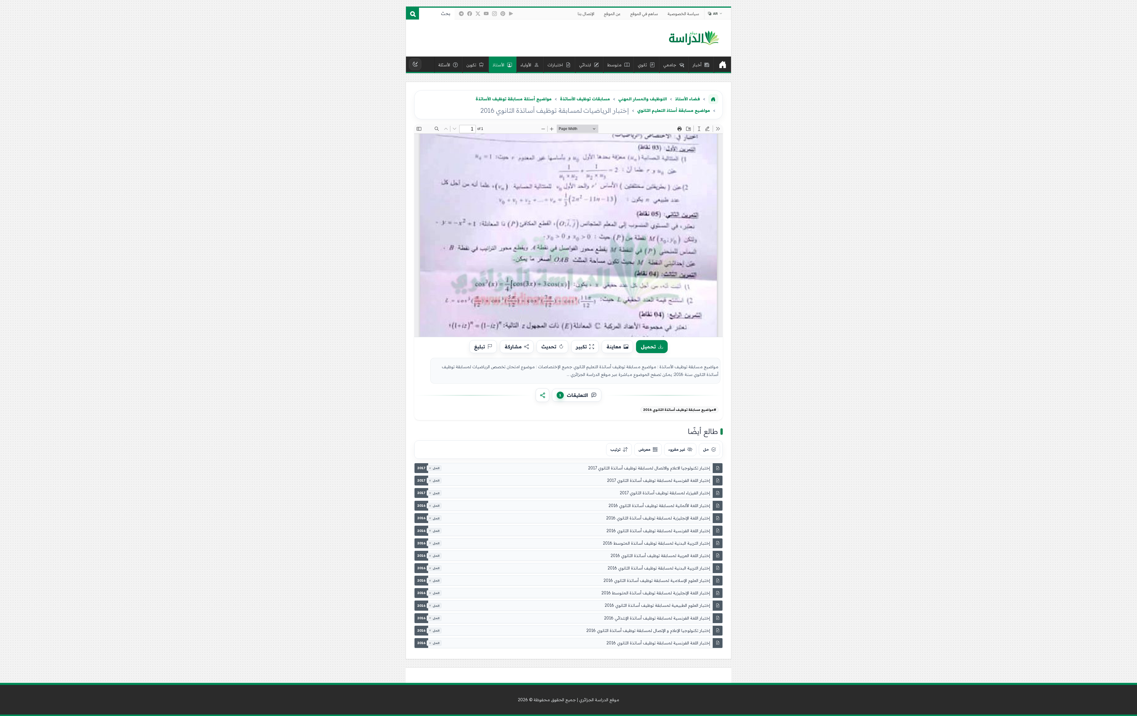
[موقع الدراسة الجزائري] (694, 38)
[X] (478, 14)
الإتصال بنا (586, 13)
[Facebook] (469, 14)
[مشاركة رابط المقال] (542, 395)
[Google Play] (511, 14)
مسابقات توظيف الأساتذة (585, 99)
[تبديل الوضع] (415, 64)
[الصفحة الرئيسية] (713, 99)
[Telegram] (461, 14)
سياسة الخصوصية (683, 13)
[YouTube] (486, 14)
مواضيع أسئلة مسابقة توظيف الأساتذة (514, 99)
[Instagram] (494, 14)
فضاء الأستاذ (687, 99)
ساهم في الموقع (644, 13)
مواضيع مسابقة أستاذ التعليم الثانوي (673, 110)
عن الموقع (612, 13)
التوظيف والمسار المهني (642, 99)
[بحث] (412, 14)
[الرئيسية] (722, 65)
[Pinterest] (502, 14)
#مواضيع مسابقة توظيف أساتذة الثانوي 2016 (679, 410)
